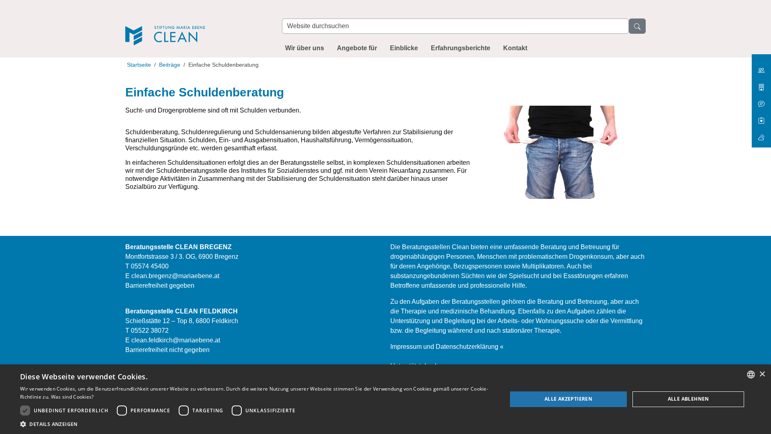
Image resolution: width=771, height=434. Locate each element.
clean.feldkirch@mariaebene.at (175, 340)
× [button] (762, 374)
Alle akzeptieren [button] (568, 398)
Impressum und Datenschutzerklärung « (447, 346)
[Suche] (637, 26)
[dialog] (385, 399)
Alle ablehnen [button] (688, 398)
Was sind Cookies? (72, 396)
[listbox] (751, 375)
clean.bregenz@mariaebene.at (175, 275)
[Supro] (761, 118)
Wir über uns (304, 48)
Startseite (139, 64)
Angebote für (357, 48)
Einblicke (404, 48)
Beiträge (169, 64)
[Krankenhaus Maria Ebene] (761, 84)
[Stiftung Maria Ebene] (761, 67)
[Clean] (195, 25)
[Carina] (761, 134)
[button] (256, 424)
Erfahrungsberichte (460, 48)
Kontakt (515, 48)
